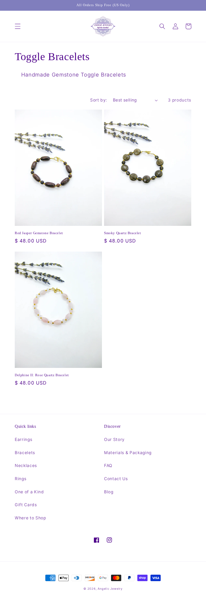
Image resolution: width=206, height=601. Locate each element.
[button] (17, 26)
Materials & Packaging (128, 452)
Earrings (23, 439)
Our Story (114, 439)
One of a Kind (29, 491)
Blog (108, 491)
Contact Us (116, 478)
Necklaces (26, 465)
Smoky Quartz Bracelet (122, 233)
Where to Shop (30, 517)
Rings (20, 478)
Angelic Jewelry (110, 589)
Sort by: (98, 100)
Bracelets (25, 452)
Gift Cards (26, 504)
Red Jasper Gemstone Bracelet (39, 233)
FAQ (108, 465)
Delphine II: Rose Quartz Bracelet (42, 375)
